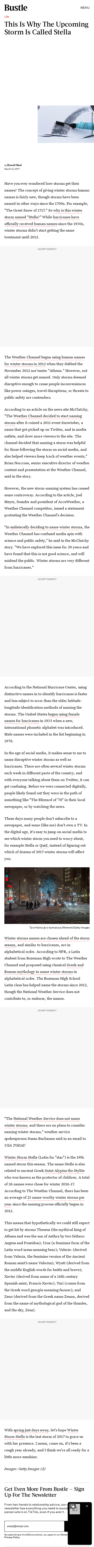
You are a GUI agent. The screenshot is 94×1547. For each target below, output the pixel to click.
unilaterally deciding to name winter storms (46, 526)
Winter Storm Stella (20, 1157)
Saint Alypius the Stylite (64, 1170)
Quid (43, 845)
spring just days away (31, 1429)
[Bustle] (15, 7)
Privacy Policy (12, 1537)
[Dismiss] (87, 1506)
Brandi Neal (14, 165)
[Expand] (72, 1506)
